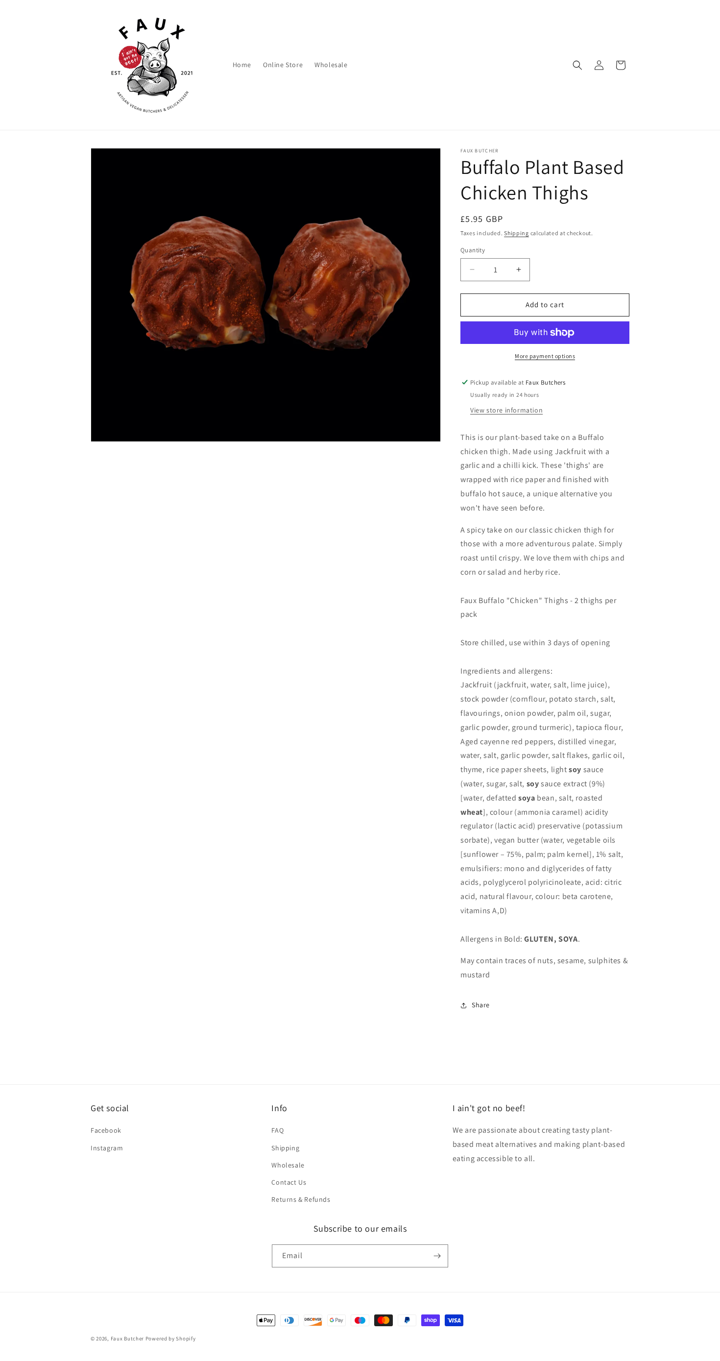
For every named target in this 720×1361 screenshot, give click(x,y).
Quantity (472, 250)
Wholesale (287, 1165)
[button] (577, 65)
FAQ (277, 1130)
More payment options (545, 356)
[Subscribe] (437, 1255)
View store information (506, 410)
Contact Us (288, 1182)
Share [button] (481, 1004)
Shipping (516, 233)
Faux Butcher (128, 1338)
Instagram (107, 1147)
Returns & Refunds (300, 1199)
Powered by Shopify (170, 1338)
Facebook (106, 1130)
